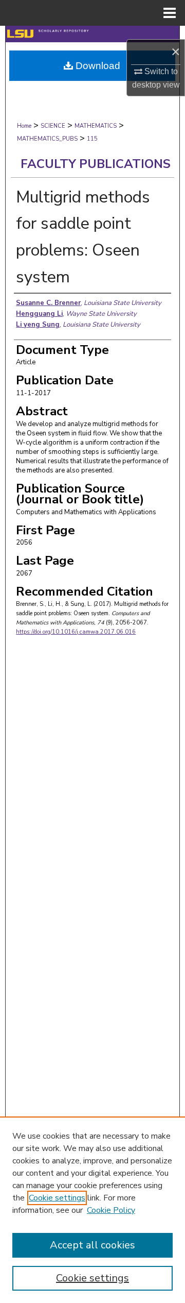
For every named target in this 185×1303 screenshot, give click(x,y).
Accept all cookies (92, 1245)
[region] (92, 1209)
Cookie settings (57, 1198)
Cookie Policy (111, 1210)
